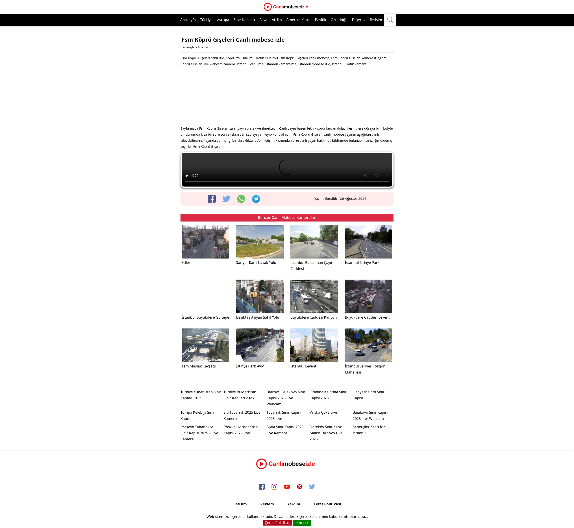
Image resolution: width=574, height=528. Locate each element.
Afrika (277, 19)
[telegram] (256, 198)
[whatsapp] (241, 198)
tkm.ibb (331, 198)
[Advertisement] (287, 97)
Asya (263, 19)
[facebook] (212, 198)
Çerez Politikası (327, 504)
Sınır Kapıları (244, 19)
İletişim (376, 19)
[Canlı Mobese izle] (287, 10)
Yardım (293, 504)
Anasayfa (188, 19)
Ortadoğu (339, 19)
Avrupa (223, 19)
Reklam (267, 504)
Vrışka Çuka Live (323, 412)
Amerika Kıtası (298, 19)
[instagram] (274, 487)
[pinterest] (299, 487)
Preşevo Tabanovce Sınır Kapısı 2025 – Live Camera (199, 432)
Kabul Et (302, 523)
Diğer (357, 19)
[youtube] (287, 487)
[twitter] (226, 198)
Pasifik (320, 19)
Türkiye (206, 19)
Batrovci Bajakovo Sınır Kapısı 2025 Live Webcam (286, 397)
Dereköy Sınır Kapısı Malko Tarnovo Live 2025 (327, 432)
